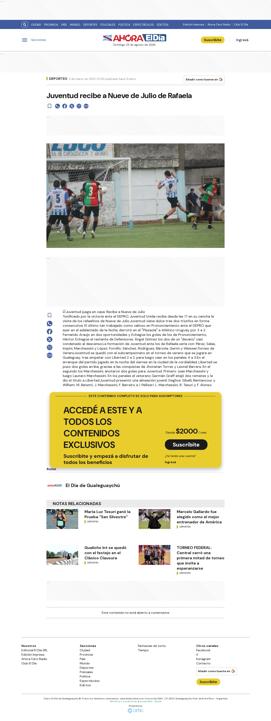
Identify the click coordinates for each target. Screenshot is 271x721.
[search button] (24, 24)
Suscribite (212, 40)
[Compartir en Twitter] (71, 106)
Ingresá (242, 40)
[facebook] (64, 106)
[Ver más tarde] (49, 106)
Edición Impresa (193, 24)
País (64, 24)
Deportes (90, 24)
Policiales (107, 24)
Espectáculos (143, 24)
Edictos (162, 24)
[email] (79, 106)
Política (124, 24)
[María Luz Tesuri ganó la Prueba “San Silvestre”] (62, 519)
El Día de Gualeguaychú (92, 485)
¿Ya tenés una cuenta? (180, 459)
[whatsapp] (57, 106)
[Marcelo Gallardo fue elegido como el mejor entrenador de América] (154, 519)
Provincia (51, 24)
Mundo (75, 24)
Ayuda (157, 701)
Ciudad (36, 24)
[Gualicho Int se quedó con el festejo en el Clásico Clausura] (62, 555)
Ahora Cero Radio (219, 24)
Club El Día (241, 24)
